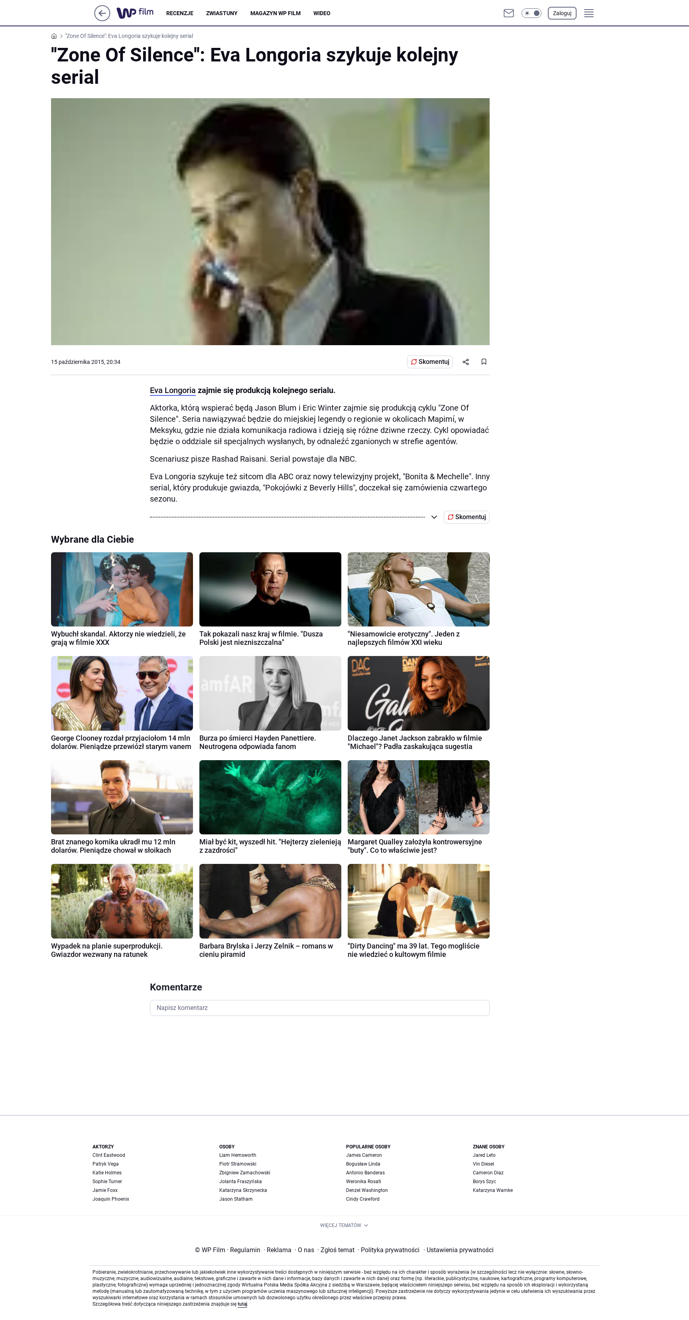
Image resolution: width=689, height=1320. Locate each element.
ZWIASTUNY (222, 13)
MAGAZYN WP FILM (275, 13)
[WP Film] (141, 13)
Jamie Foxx (105, 1190)
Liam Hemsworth (237, 1155)
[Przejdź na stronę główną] (102, 19)
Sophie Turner (107, 1181)
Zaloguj (562, 13)
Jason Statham (236, 1199)
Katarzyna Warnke (493, 1190)
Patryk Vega (106, 1164)
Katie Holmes (107, 1173)
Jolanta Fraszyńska (240, 1181)
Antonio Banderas (365, 1173)
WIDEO (322, 13)
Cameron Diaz (488, 1173)
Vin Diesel (483, 1164)
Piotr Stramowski (237, 1164)
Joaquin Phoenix (111, 1199)
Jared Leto (484, 1155)
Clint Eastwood (109, 1155)
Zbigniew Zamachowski (244, 1173)
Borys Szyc (484, 1181)
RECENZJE (179, 13)
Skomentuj (434, 362)
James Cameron (364, 1155)
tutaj (242, 1304)
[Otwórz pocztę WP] (508, 13)
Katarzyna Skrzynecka (243, 1190)
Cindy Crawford (363, 1199)
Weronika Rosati (363, 1181)
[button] (531, 13)
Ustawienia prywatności (458, 1250)
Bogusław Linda (363, 1164)
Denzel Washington (367, 1190)
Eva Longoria (173, 390)
